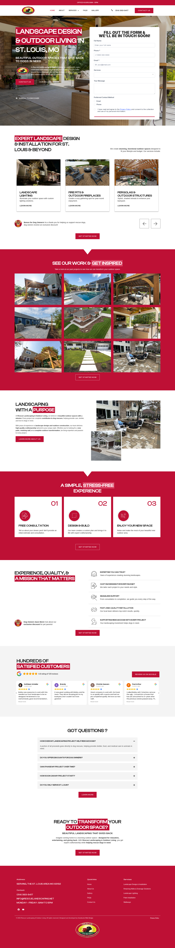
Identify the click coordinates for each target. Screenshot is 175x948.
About (62, 10)
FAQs (85, 10)
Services (72, 10)
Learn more (26, 206)
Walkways (127, 902)
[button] (158, 692)
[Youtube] (23, 909)
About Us (90, 889)
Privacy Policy (154, 918)
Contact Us (91, 902)
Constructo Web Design (85, 918)
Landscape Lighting (131, 893)
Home (52, 10)
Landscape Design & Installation (135, 884)
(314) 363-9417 (121, 10)
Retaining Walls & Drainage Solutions (137, 889)
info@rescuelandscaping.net (35, 898)
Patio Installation (130, 898)
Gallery (95, 10)
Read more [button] (58, 702)
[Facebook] (19, 909)
